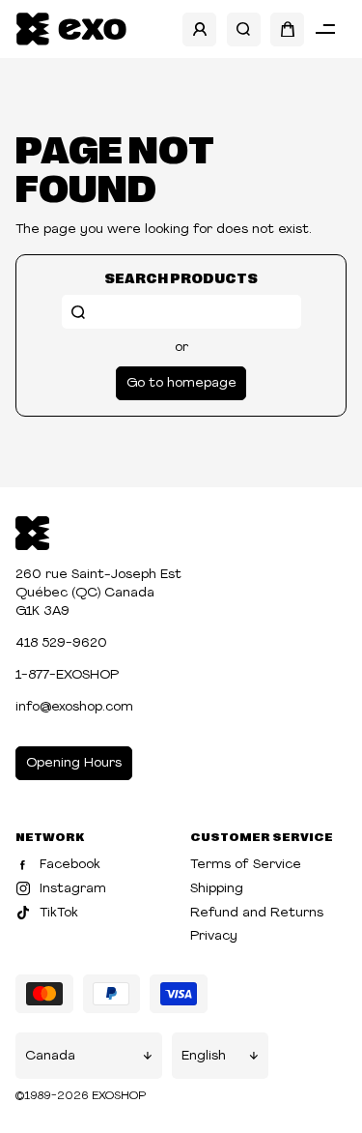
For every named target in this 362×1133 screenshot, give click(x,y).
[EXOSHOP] (70, 29)
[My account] (199, 29)
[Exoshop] (32, 531)
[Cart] (287, 29)
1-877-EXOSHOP (67, 675)
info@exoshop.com (74, 707)
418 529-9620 (61, 643)
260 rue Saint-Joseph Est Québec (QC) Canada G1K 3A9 (98, 593)
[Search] (244, 29)
